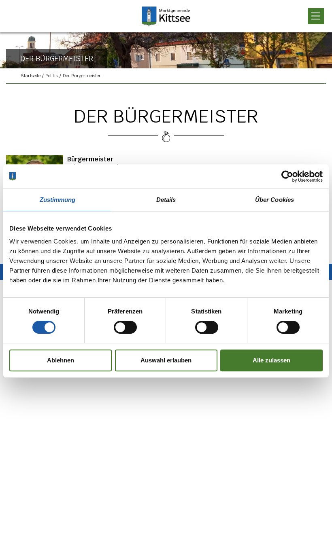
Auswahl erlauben (166, 360)
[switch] (120, 327)
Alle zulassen (271, 360)
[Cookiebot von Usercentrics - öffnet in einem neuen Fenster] (287, 176)
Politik (51, 75)
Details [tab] (166, 199)
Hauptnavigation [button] (316, 16)
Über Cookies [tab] (274, 199)
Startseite (30, 75)
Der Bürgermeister (82, 75)
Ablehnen (60, 360)
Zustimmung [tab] (58, 199)
